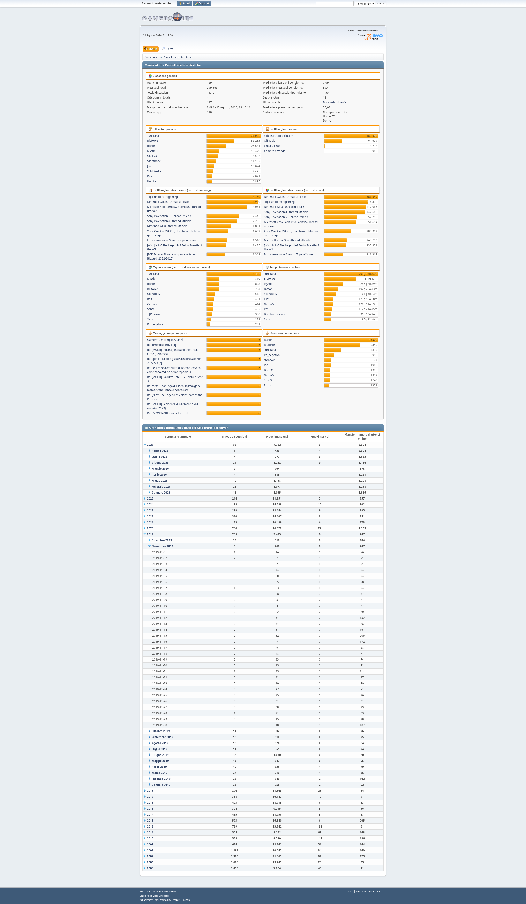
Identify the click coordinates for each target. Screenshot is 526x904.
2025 (150, 498)
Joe (149, 166)
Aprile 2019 (159, 767)
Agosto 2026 (160, 451)
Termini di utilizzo (365, 891)
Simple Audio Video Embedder (154, 896)
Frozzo (268, 385)
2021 (150, 522)
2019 (150, 534)
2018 (150, 791)
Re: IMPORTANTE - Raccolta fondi (167, 413)
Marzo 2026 (159, 480)
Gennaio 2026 (161, 492)
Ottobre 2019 (161, 731)
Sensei (151, 309)
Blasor (151, 146)
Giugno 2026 (160, 463)
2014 (150, 814)
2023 (150, 510)
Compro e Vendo (274, 151)
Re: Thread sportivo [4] (161, 345)
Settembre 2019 (162, 737)
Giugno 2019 (160, 755)
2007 (150, 856)
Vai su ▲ (381, 891)
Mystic (151, 151)
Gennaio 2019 (161, 785)
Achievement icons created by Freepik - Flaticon (165, 899)
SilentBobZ (154, 161)
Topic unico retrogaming (162, 197)
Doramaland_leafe (334, 102)
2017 (150, 797)
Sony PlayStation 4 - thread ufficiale (169, 221)
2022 (150, 516)
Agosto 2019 (160, 743)
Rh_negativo (155, 324)
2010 (150, 838)
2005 (150, 868)
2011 (150, 832)
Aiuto (350, 891)
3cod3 (268, 380)
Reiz (149, 176)
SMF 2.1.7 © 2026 (149, 891)
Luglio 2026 (159, 457)
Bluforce (152, 141)
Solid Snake (154, 171)
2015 (150, 808)
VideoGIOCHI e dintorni (279, 136)
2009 (150, 844)
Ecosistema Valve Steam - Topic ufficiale (171, 240)
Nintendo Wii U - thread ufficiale (167, 226)
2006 (150, 862)
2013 (150, 820)
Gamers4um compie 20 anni (165, 340)
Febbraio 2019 (161, 779)
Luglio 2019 (159, 749)
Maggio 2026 (160, 469)
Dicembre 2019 (162, 540)
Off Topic (269, 141)
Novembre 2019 (162, 546)
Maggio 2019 (160, 761)
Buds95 (269, 370)
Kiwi (266, 299)
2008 (150, 850)
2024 (150, 504)
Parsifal (151, 181)
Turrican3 (153, 136)
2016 (150, 802)
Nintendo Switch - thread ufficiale (168, 202)
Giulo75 (152, 156)
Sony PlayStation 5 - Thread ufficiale (169, 216)
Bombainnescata (274, 314)
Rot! (266, 309)
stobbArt (269, 360)
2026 (150, 445)
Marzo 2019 (159, 773)
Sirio (150, 319)
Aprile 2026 (159, 474)
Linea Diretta (272, 146)
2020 (150, 528)
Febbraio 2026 (161, 486)
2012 (150, 826)
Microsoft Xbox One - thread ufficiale (287, 240)
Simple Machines (167, 891)
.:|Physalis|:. (155, 314)
